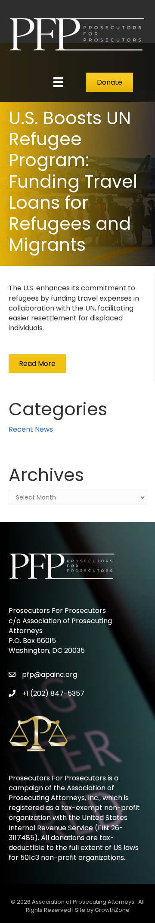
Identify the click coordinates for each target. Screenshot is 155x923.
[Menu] (58, 82)
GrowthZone (112, 910)
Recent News (31, 429)
